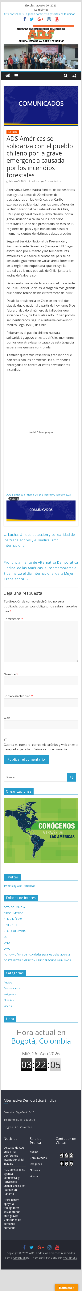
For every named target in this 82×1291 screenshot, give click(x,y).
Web (7, 718)
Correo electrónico (18, 696)
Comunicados (12, 988)
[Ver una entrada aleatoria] (74, 76)
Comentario (13, 619)
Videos (8, 1006)
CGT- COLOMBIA (14, 907)
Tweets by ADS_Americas (19, 886)
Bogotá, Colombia (41, 1036)
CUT (6, 937)
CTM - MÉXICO (13, 919)
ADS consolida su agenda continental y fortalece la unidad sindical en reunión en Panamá (14, 1181)
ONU (7, 942)
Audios (8, 982)
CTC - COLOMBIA (15, 931)
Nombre (11, 674)
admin (35, 181)
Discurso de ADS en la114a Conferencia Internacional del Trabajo (14, 1155)
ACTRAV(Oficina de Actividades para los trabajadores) (37, 954)
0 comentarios (52, 181)
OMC (7, 948)
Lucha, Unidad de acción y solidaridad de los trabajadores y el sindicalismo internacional (39, 540)
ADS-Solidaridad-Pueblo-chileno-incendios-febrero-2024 (38, 494)
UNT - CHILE (11, 925)
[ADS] (8, 76)
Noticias (12, 131)
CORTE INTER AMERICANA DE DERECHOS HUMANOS (37, 960)
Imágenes (10, 994)
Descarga (13, 498)
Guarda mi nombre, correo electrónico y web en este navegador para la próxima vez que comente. (41, 747)
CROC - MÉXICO (13, 913)
